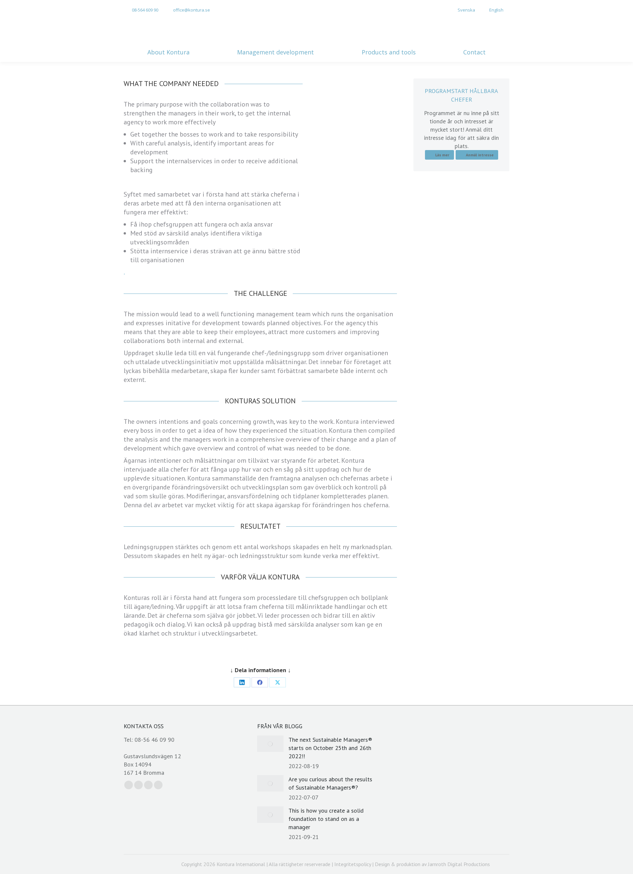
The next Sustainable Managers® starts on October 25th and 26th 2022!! (330, 748)
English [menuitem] (496, 10)
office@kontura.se (191, 10)
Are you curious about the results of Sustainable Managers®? (330, 783)
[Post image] (270, 743)
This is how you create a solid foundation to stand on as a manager (326, 819)
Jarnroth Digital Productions (459, 864)
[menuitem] (462, 10)
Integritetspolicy (352, 864)
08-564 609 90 (145, 10)
